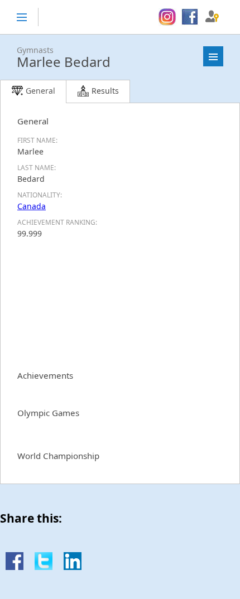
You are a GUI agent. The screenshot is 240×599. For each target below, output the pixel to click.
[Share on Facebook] (14, 567)
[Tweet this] (43, 567)
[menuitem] (167, 17)
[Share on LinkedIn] (72, 567)
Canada (31, 206)
